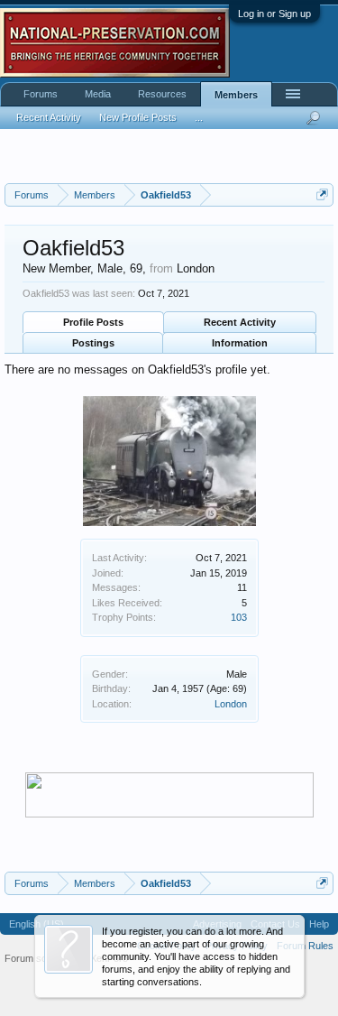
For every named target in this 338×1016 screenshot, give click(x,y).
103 (239, 617)
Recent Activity (240, 322)
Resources (162, 93)
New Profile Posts (138, 117)
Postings (93, 342)
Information (240, 342)
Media (98, 93)
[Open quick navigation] (322, 194)
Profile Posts (93, 322)
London (231, 703)
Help (319, 924)
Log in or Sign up (274, 13)
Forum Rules (305, 945)
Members (236, 94)
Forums (40, 93)
